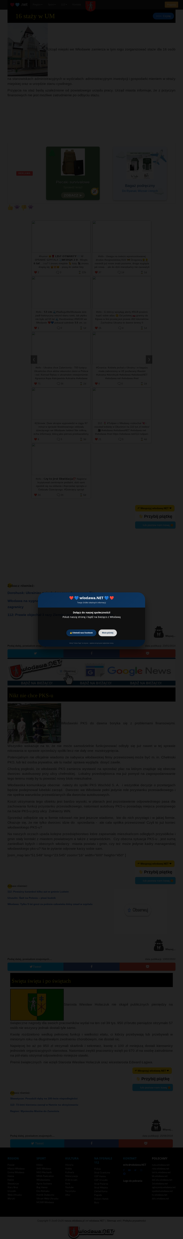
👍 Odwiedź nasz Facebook (81, 633)
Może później (107, 633)
